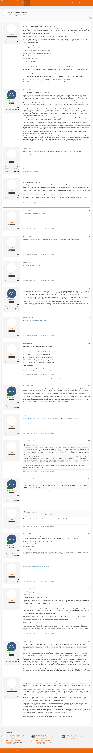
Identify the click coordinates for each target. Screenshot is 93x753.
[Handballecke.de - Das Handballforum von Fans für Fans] (9, 4)
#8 (89, 288)
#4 (89, 179)
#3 (89, 148)
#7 (89, 262)
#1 (89, 23)
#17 (89, 563)
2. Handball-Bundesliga (40, 738)
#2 (89, 89)
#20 (89, 678)
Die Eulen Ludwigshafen (42, 735)
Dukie (36, 378)
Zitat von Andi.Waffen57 (32, 445)
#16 (89, 533)
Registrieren (82, 2)
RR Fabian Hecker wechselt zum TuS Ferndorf (34, 213)
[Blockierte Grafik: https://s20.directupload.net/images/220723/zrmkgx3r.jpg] (42, 239)
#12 (89, 415)
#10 (89, 343)
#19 (89, 641)
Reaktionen (7, 39)
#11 (89, 385)
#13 (89, 441)
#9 (89, 317)
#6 (89, 236)
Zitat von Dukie (29, 483)
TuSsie (10, 15)
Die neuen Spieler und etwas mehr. (31, 265)
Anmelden (74, 2)
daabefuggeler (9, 742)
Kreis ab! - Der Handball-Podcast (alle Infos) (16, 735)
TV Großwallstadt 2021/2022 (43, 740)
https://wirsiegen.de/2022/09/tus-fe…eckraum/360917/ (37, 566)
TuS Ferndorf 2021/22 (71, 735)
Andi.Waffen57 (69, 736)
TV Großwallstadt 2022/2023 (13, 740)
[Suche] (89, 3)
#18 (89, 589)
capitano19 (8, 736)
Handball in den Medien (10, 738)
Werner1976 (38, 736)
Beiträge (6, 41)
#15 (89, 508)
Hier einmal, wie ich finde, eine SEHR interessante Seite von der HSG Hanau (41, 418)
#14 (89, 478)
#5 (89, 210)
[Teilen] (90, 18)
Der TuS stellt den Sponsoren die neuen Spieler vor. (35, 320)
